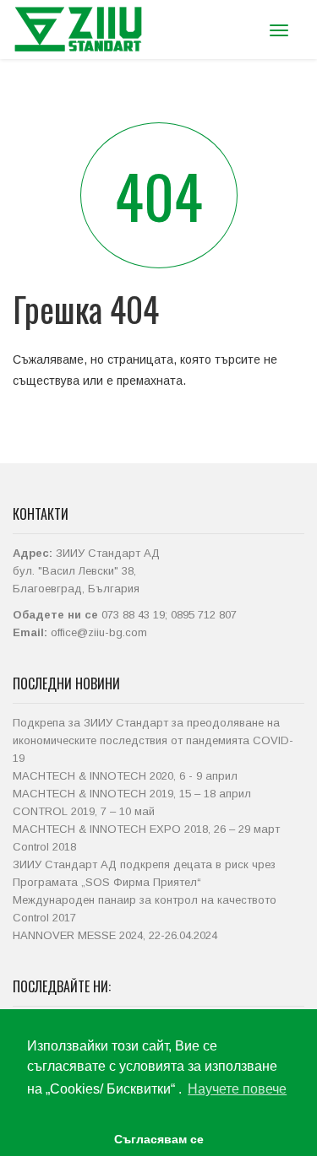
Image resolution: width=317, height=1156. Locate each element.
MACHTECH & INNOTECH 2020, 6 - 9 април (125, 776)
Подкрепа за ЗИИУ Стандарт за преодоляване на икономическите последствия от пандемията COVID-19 (153, 740)
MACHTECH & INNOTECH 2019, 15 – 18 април (132, 793)
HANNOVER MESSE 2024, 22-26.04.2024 (115, 935)
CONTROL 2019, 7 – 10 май (84, 811)
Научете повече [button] (237, 1089)
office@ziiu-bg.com (99, 632)
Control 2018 (44, 846)
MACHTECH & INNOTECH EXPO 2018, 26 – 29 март (146, 829)
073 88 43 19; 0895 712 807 (169, 614)
